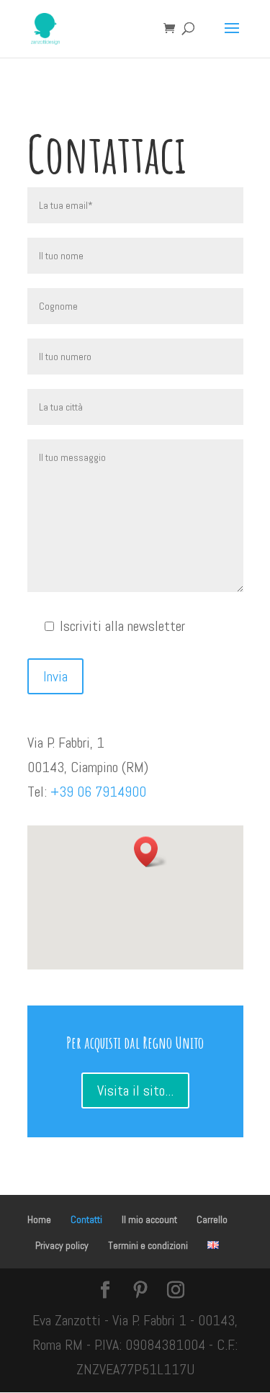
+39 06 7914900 (98, 791)
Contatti (86, 1219)
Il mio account (149, 1219)
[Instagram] (175, 1291)
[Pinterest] (140, 1291)
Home (39, 1219)
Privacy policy (62, 1245)
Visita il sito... (135, 1090)
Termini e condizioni (148, 1245)
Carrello (212, 1219)
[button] (150, 851)
